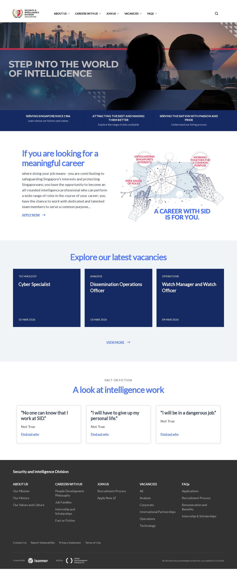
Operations (147, 519)
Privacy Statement (70, 542)
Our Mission (21, 491)
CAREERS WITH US (86, 13)
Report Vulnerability (43, 542)
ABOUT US (60, 13)
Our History (21, 498)
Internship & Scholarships (199, 516)
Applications (190, 491)
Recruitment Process (111, 491)
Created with (19, 560)
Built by (59, 560)
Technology (148, 526)
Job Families (63, 502)
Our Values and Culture (28, 505)
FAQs (150, 13)
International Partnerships (158, 512)
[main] (118, 241)
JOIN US (111, 13)
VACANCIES (131, 13)
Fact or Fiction (65, 520)
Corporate (147, 505)
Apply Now (104, 498)
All (141, 491)
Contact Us (20, 542)
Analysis (145, 498)
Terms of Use (93, 542)
